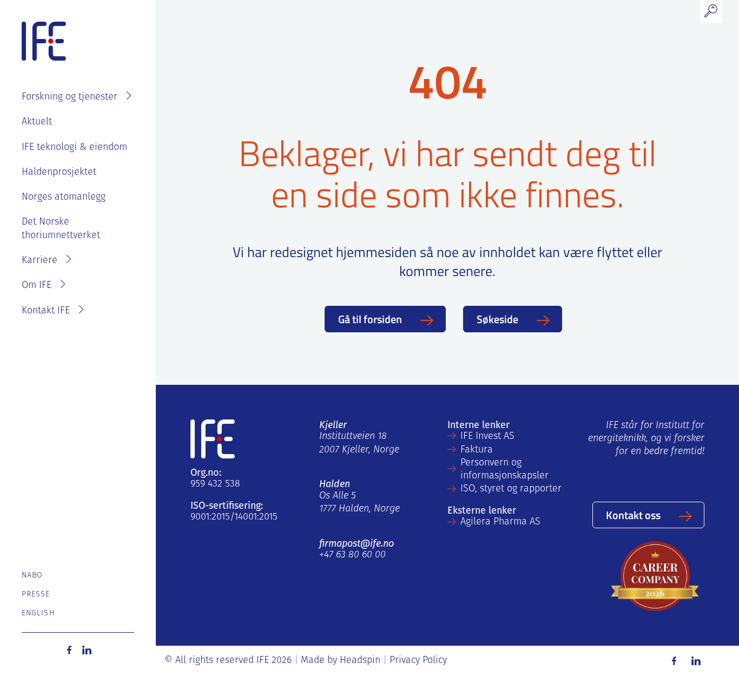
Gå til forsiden (370, 318)
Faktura (476, 450)
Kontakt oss (633, 514)
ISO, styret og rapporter (511, 489)
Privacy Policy (418, 661)
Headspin (360, 661)
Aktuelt (37, 122)
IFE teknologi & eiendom (74, 148)
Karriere (39, 261)
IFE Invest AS (487, 437)
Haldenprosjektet (59, 173)
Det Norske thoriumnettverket (61, 229)
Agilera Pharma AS (500, 522)
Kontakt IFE (46, 311)
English (38, 613)
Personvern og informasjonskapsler (504, 469)
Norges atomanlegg (63, 197)
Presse (36, 594)
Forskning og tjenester (69, 97)
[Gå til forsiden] (44, 42)
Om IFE (36, 286)
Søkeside (497, 318)
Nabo (32, 576)
